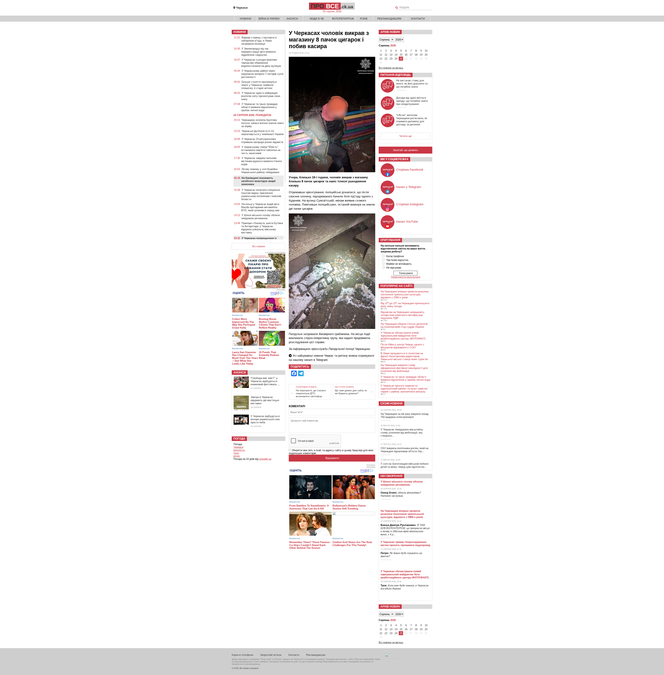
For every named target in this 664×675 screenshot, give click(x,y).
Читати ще (405, 136)
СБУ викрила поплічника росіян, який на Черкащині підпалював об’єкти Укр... (404, 450)
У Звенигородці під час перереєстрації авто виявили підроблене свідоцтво (258, 51)
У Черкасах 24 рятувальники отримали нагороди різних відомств (262, 140)
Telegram (322, 359)
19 (421, 54)
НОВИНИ (239, 31)
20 (426, 54)
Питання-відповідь (395, 74)
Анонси (292, 18)
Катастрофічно (395, 256)
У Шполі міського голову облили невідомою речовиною (260, 217)
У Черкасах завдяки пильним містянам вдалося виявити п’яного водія (261, 161)
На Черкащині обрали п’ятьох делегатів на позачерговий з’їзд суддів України (404, 325)
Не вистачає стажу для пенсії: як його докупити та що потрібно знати (411, 83)
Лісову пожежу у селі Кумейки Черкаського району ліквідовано (260, 171)
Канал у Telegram (408, 187)
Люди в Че (317, 18)
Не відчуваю (393, 267)
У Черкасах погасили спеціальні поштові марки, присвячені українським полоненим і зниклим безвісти (261, 194)
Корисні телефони (242, 654)
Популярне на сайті (396, 285)
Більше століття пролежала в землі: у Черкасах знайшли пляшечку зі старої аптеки (259, 85)
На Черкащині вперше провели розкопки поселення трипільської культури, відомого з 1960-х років (404, 294)
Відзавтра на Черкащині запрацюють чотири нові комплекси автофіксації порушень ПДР (402, 315)
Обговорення (391, 476)
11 (381, 54)
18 (416, 54)
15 (401, 54)
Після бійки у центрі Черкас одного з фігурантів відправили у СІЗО (402, 346)
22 (386, 58)
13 (391, 54)
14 (396, 54)
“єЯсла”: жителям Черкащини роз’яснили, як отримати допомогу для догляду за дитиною (411, 120)
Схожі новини (391, 403)
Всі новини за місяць (391, 67)
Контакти (418, 18)
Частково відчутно (397, 259)
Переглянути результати (405, 276)
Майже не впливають (399, 263)
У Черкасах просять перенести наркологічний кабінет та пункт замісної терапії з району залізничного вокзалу (404, 388)
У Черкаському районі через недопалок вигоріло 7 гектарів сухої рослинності (262, 73)
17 (411, 54)
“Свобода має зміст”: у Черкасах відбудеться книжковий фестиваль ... (265, 381)
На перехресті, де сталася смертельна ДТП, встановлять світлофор (311, 393)
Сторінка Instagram (409, 204)
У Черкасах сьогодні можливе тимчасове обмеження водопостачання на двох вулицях (261, 62)
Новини (245, 18)
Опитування (390, 240)
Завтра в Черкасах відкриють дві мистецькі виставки (265, 400)
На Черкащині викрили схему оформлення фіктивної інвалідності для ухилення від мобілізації (404, 368)
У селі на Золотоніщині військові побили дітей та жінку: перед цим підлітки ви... (404, 465)
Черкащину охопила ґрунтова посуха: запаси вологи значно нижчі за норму (262, 123)
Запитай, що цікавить (405, 150)
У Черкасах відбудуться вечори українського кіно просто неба (265, 419)
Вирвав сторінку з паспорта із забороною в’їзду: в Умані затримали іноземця (259, 40)
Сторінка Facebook (409, 169)
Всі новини (258, 246)
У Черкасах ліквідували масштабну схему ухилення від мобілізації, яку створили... (402, 432)
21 (381, 58)
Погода (239, 438)
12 (386, 54)
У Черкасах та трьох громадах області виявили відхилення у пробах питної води (259, 107)
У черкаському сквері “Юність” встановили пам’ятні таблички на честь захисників (260, 150)
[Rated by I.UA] (392, 657)
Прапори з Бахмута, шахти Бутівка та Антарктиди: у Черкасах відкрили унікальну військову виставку (262, 228)
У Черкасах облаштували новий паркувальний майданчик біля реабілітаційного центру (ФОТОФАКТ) (403, 335)
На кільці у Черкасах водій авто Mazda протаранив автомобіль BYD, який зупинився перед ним (260, 207)
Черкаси (242, 7)
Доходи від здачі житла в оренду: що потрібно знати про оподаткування (412, 100)
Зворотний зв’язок (271, 654)
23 (391, 58)
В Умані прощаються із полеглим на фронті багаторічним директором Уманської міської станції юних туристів (404, 356)
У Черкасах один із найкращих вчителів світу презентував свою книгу (260, 96)
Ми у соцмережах (394, 159)
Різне (364, 18)
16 (406, 54)
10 (426, 50)
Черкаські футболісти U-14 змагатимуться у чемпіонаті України (262, 132)
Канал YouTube (407, 221)
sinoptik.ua (265, 458)
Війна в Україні (269, 18)
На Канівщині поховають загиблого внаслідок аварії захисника (258, 181)
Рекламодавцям (389, 18)
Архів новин (390, 31)
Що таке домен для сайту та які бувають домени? (351, 392)
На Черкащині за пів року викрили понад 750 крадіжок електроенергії (404, 415)
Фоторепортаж (343, 18)
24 (396, 58)
